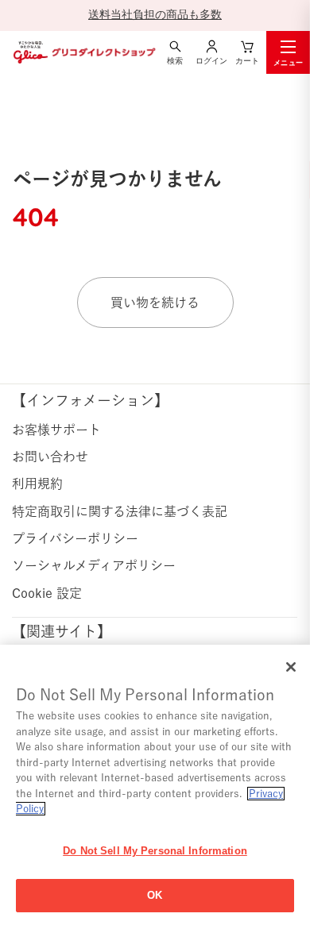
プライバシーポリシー (75, 538)
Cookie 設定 (47, 593)
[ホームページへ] (83, 52)
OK (154, 895)
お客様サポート (56, 429)
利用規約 (37, 483)
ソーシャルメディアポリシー (94, 565)
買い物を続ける (155, 302)
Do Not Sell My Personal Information (155, 851)
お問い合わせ (50, 456)
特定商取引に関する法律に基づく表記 (119, 511)
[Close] (290, 666)
